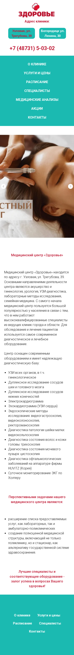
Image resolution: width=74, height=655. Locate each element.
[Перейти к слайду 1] (25, 611)
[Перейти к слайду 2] (29, 611)
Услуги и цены (37, 73)
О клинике (37, 64)
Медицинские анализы (37, 100)
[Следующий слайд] (70, 371)
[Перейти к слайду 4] (37, 611)
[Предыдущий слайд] (3, 371)
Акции (37, 109)
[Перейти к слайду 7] (49, 611)
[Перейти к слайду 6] (45, 611)
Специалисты (37, 91)
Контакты (37, 117)
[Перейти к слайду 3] (33, 611)
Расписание (37, 82)
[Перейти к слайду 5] (41, 611)
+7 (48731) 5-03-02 (32, 48)
